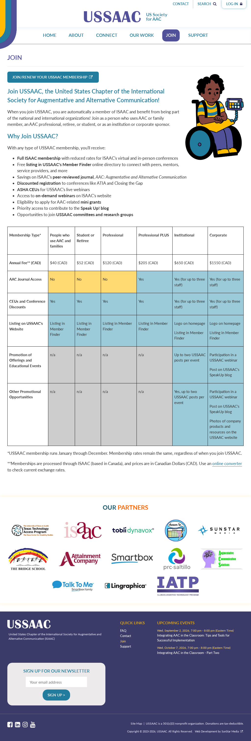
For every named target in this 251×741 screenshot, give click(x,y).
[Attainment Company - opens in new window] (79, 564)
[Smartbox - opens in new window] (132, 562)
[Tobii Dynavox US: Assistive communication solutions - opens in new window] (133, 532)
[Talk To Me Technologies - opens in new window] (73, 589)
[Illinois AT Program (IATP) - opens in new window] (177, 594)
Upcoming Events (176, 622)
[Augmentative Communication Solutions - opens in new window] (221, 567)
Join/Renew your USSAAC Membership (49, 77)
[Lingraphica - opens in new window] (125, 587)
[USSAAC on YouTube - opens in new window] (32, 724)
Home (49, 35)
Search (205, 4)
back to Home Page (112, 16)
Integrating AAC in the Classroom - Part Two (188, 653)
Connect (106, 35)
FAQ (123, 631)
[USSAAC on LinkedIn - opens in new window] (17, 724)
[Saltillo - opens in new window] (177, 568)
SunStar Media (230, 731)
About (76, 35)
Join (171, 35)
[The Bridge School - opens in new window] (28, 568)
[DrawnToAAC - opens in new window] (176, 540)
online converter (227, 463)
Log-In (232, 4)
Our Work (142, 35)
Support (198, 35)
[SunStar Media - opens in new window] (218, 534)
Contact (181, 4)
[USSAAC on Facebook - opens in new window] (10, 724)
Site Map (136, 723)
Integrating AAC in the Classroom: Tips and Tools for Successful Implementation (193, 637)
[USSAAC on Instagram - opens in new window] (25, 724)
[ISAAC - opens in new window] (82, 537)
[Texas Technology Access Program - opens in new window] (32, 534)
